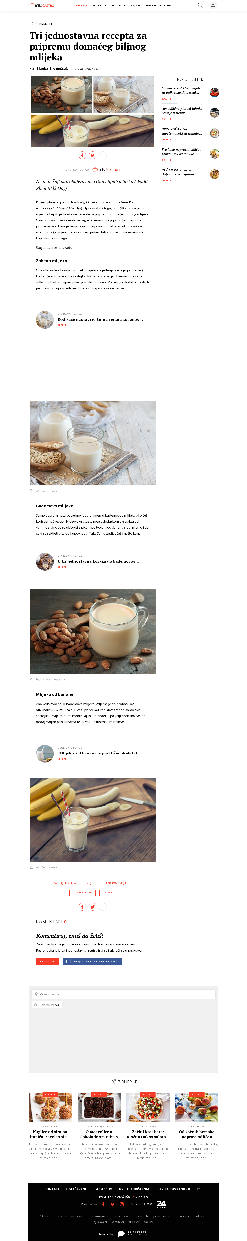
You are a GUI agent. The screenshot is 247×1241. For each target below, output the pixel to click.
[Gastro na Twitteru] (113, 1204)
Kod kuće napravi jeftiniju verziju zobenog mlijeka (98, 319)
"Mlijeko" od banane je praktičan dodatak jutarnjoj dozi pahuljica (98, 753)
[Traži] (200, 5)
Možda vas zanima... (71, 314)
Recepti (45, 23)
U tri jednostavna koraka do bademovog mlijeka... (96, 561)
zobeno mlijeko (82, 892)
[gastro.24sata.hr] (41, 5)
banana (108, 892)
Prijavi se (47, 961)
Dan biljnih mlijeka (64, 883)
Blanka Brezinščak (52, 68)
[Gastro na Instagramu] (122, 1204)
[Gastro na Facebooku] (103, 1204)
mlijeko (91, 883)
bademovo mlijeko (117, 883)
